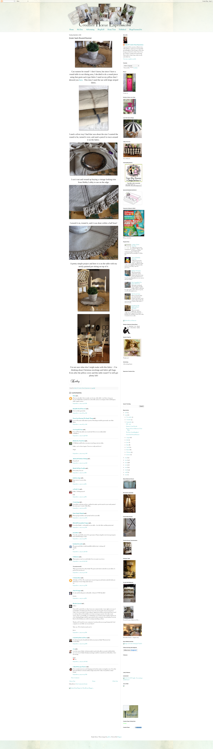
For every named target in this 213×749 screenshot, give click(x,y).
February (128, 452)
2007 (126, 475)
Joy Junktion (76, 533)
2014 (126, 458)
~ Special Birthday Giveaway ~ (135, 258)
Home (71, 29)
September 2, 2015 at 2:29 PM (80, 598)
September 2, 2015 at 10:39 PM (80, 644)
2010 (126, 467)
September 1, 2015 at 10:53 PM (80, 527)
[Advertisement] (130, 696)
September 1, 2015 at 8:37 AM (80, 424)
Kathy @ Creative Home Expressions (134, 45)
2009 (126, 470)
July (127, 440)
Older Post (115, 681)
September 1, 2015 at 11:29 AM (80, 463)
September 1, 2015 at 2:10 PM (79, 473)
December (129, 417)
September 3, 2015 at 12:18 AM (80, 661)
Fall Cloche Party (135, 294)
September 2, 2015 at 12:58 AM (80, 552)
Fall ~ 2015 (128, 424)
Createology (76, 502)
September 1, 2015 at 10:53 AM (80, 453)
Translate (135, 68)
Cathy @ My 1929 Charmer (79, 667)
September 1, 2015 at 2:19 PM (79, 484)
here (81, 80)
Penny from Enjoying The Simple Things (83, 418)
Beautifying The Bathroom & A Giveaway (135, 307)
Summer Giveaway (136, 271)
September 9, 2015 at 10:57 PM (80, 674)
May (127, 445)
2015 (126, 415)
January (128, 455)
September (129, 422)
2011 (126, 465)
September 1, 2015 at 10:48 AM (80, 436)
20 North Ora (76, 489)
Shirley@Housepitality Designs (80, 523)
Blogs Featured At (135, 29)
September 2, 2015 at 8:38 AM (80, 561)
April (127, 447)
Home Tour (112, 29)
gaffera (109, 737)
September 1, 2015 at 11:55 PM (80, 539)
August (128, 438)
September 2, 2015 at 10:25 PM (80, 632)
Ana (74, 649)
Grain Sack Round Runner (132, 435)
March (128, 450)
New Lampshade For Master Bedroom (136, 283)
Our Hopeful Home (78, 430)
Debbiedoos (76, 557)
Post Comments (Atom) (81, 684)
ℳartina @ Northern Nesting (80, 459)
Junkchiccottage (77, 478)
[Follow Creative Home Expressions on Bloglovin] (130, 651)
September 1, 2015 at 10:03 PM (80, 518)
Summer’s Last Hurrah (131, 426)
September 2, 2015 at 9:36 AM (80, 572)
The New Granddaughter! (132, 432)
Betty (74, 396)
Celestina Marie (77, 578)
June (127, 442)
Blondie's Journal (77, 603)
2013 (126, 460)
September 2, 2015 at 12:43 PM (80, 585)
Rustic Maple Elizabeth (78, 513)
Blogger (119, 737)
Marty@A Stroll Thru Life (79, 409)
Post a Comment (75, 678)
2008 (126, 472)
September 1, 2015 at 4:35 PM (80, 508)
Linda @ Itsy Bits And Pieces (80, 638)
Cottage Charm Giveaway (135, 245)
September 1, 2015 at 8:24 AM (80, 413)
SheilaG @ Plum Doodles (79, 468)
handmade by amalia (78, 544)
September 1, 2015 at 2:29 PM (80, 497)
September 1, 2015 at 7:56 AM (80, 403)
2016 (126, 413)
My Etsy (80, 29)
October (128, 420)
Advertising (90, 29)
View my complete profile (129, 59)
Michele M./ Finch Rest (79, 441)
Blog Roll (101, 29)
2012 (126, 463)
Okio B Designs (77, 591)
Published (122, 29)
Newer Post (72, 681)
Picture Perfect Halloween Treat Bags (134, 429)
